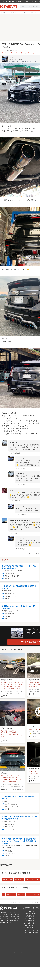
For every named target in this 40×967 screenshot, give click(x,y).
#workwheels (5, 733)
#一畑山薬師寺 (11, 781)
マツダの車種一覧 (28, 918)
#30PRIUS (14, 733)
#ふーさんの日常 (14, 682)
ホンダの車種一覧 (28, 916)
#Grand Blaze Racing (8, 776)
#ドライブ (4, 682)
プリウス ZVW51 (6, 680)
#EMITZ (3, 735)
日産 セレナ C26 (6, 560)
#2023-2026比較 (34, 682)
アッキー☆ (12, 57)
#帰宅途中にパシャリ (14, 688)
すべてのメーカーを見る (31, 932)
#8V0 (36, 771)
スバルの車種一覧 (28, 920)
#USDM (31, 771)
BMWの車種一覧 (28, 928)
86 (3, 894)
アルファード (11, 894)
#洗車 (30, 773)
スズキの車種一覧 (28, 923)
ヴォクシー (21, 894)
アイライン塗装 (7, 879)
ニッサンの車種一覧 (29, 913)
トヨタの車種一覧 (28, 911)
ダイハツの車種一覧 (29, 925)
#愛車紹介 (23, 53)
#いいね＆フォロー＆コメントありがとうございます (12, 686)
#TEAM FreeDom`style (10, 53)
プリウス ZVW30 (34, 680)
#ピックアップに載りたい (9, 731)
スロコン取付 (19, 879)
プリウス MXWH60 (7, 773)
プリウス (31, 726)
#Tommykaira (33, 53)
